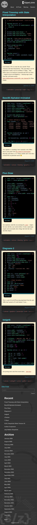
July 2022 (7, 478)
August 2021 (8, 512)
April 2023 (7, 463)
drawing (20, 165)
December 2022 (9, 469)
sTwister (7, 417)
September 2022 (9, 475)
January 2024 (8, 450)
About (12, 7)
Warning (26, 7)
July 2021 (7, 515)
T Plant (6, 420)
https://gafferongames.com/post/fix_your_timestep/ (16, 78)
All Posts (18, 7)
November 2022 (9, 472)
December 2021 (9, 499)
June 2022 (7, 481)
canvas (13, 165)
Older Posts (5, 386)
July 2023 (7, 457)
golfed (24, 381)
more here (28, 371)
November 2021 (9, 503)
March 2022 (7, 490)
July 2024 (7, 447)
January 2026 (8, 438)
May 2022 (7, 484)
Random (32, 7)
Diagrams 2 (7, 411)
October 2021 (8, 506)
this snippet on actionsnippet (23, 151)
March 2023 (7, 466)
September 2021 (9, 509)
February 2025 (8, 444)
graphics (12, 311)
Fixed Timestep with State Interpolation (16, 402)
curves (19, 381)
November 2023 (9, 454)
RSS (5, 519)
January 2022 (8, 496)
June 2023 (7, 460)
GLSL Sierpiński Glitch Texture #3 (14, 423)
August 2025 (8, 441)
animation (10, 89)
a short (26, 225)
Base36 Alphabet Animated (12, 405)
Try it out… (8, 62)
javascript (18, 89)
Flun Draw (7, 408)
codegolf (12, 381)
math (24, 89)
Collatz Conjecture (10, 426)
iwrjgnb (6, 414)
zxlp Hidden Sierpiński (11, 429)
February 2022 (8, 493)
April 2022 (7, 487)
